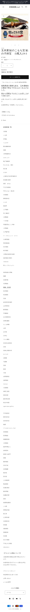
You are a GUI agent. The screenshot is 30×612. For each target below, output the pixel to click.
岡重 (4, 150)
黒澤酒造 (5, 435)
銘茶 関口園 (6, 399)
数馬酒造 (5, 309)
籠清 (4, 369)
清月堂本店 (6, 420)
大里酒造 (5, 443)
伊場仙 (5, 139)
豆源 (4, 298)
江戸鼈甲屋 (6, 232)
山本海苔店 (6, 306)
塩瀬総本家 (6, 495)
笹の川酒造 (6, 539)
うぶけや (5, 142)
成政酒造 (5, 528)
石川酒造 (5, 247)
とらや (5, 202)
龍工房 (5, 513)
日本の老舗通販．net (16, 609)
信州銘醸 (5, 469)
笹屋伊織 (5, 280)
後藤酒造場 (6, 439)
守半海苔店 (6, 413)
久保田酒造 (6, 239)
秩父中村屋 (6, 402)
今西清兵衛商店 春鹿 (9, 254)
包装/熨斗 (4, 70)
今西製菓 (5, 217)
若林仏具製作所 (7, 350)
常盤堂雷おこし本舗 (8, 224)
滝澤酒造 (5, 283)
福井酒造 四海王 (7, 258)
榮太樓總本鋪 (7, 146)
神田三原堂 (6, 391)
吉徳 (4, 347)
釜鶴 (4, 458)
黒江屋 (5, 168)
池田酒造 (5, 380)
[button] (3, 7)
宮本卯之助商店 (7, 343)
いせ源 (5, 506)
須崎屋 (5, 358)
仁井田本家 (6, 517)
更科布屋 (5, 395)
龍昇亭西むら (7, 446)
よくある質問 (7, 582)
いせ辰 (5, 135)
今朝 (4, 373)
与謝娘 (5, 361)
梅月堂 (5, 473)
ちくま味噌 (6, 324)
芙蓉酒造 (5, 432)
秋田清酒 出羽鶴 (7, 272)
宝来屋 (5, 536)
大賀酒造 (5, 387)
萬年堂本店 (6, 417)
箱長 (4, 499)
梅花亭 (5, 206)
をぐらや (5, 354)
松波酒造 (5, 294)
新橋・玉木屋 (7, 287)
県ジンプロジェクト (8, 265)
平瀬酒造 (5, 313)
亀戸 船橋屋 (6, 161)
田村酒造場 (6, 243)
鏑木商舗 (5, 491)
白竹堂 (5, 332)
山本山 (5, 335)
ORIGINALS (6, 547)
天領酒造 (5, 194)
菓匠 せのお (7, 183)
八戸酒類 (5, 209)
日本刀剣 (5, 465)
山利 (4, 328)
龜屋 (4, 424)
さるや (5, 172)
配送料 (5, 59)
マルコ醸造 (6, 339)
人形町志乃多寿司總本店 (10, 176)
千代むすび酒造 (7, 543)
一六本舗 (5, 221)
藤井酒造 (5, 461)
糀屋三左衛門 (7, 454)
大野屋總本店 (7, 154)
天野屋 (5, 131)
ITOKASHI (5, 261)
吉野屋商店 (6, 376)
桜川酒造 (5, 250)
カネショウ (6, 157)
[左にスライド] (11, 45)
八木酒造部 (6, 480)
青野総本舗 (6, 510)
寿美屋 (5, 525)
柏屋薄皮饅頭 (7, 502)
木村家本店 (6, 521)
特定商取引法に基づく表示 (10, 574)
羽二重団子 (6, 213)
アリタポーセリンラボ (9, 428)
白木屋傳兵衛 (7, 317)
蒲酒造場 (5, 532)
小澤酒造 (5, 228)
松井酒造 (5, 291)
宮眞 (4, 365)
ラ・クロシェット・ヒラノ (10, 235)
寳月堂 (5, 476)
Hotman (5, 384)
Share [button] (4, 120)
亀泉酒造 (5, 484)
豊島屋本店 (6, 198)
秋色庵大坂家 (7, 180)
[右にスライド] (18, 45)
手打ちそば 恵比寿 (8, 191)
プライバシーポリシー (9, 571)
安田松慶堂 (6, 321)
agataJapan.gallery (8, 406)
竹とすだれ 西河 (8, 165)
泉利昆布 (5, 450)
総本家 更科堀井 (7, 302)
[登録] (23, 592)
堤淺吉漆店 (6, 487)
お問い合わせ (7, 578)
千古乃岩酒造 (7, 187)
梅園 (4, 276)
